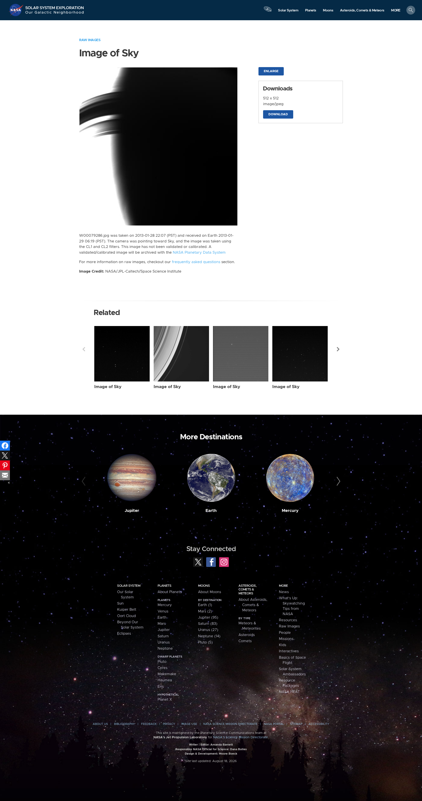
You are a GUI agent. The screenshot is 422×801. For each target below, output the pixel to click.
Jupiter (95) (208, 617)
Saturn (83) (207, 623)
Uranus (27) (208, 630)
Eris (161, 686)
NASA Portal (274, 724)
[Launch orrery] (267, 11)
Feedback (148, 724)
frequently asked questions (196, 262)
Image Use (189, 724)
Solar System (128, 585)
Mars (162, 623)
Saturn (163, 636)
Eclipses (124, 633)
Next (338, 349)
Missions (286, 639)
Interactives (289, 651)
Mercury (290, 511)
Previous (83, 349)
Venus (163, 611)
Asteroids (246, 635)
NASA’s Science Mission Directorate (240, 737)
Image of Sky (108, 387)
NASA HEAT (289, 692)
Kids (282, 645)
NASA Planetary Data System (199, 253)
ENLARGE (271, 71)
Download (278, 114)
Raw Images (89, 40)
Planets (164, 585)
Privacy (169, 724)
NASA (16, 10)
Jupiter (132, 511)
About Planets (170, 592)
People (285, 632)
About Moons (209, 592)
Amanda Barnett (221, 744)
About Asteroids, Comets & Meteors (252, 605)
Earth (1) (205, 605)
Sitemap (296, 724)
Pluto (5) (205, 642)
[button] (396, 10)
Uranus (164, 642)
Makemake (167, 674)
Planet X (165, 699)
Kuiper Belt (126, 609)
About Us (100, 724)
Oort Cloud (126, 616)
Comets (245, 641)
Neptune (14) (209, 636)
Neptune (165, 648)
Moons (204, 585)
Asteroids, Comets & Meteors (247, 589)
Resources (288, 620)
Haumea (165, 680)
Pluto (162, 662)
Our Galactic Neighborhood (54, 13)
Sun (120, 603)
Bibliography (124, 724)
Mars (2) (205, 611)
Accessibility (319, 724)
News (284, 592)
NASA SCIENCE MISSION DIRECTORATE (230, 724)
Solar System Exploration (54, 6)
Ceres (162, 668)
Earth (211, 511)
